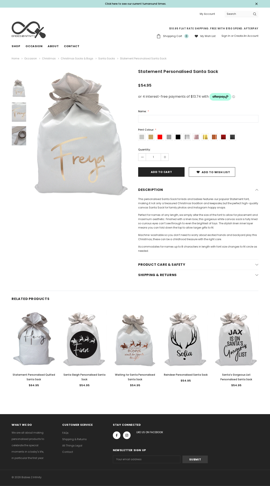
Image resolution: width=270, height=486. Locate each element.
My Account (207, 14)
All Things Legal (72, 445)
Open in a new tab (116, 435)
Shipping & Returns (74, 439)
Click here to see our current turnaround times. (135, 3)
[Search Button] (254, 14)
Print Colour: (146, 129)
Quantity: (144, 149)
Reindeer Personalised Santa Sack (186, 374)
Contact (67, 452)
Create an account (246, 36)
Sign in (225, 36)
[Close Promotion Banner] (256, 4)
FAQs (65, 433)
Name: (142, 111)
